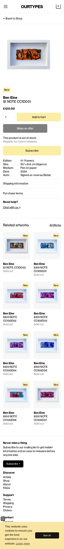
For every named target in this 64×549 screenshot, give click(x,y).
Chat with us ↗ (11, 207)
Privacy (7, 506)
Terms (7, 499)
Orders (7, 510)
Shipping (8, 503)
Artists (7, 477)
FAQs (6, 488)
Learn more (23, 543)
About (7, 484)
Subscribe (32, 150)
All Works (55, 225)
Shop (6, 480)
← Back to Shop (12, 18)
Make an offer (25, 130)
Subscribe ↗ (13, 463)
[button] (58, 6)
